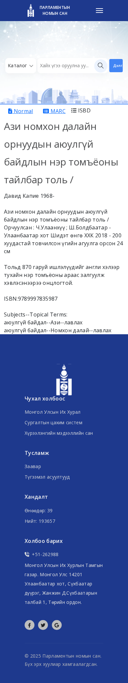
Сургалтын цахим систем (53, 422)
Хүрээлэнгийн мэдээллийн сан (59, 433)
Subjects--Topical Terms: (36, 314)
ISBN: (11, 298)
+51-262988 (45, 554)
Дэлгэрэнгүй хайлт (118, 65)
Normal (22, 111)
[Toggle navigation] (99, 11)
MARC (57, 111)
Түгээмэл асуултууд (47, 477)
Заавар (33, 466)
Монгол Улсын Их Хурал (53, 412)
